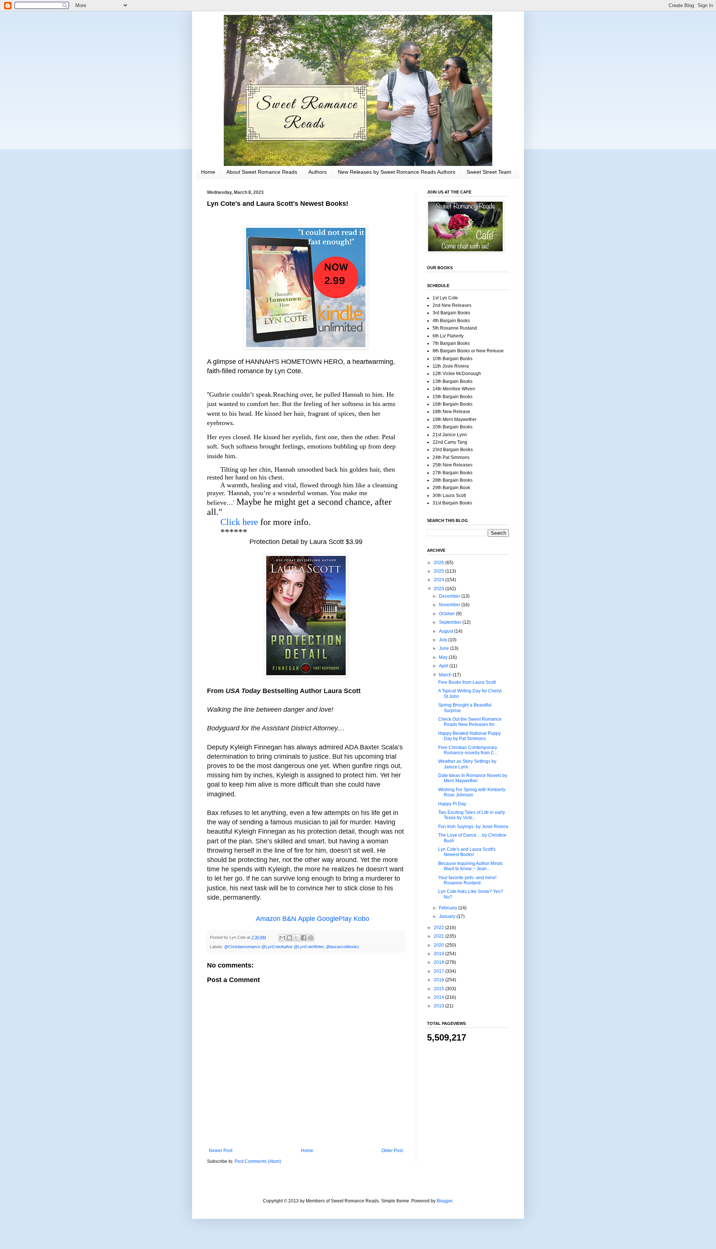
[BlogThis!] (289, 937)
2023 (439, 588)
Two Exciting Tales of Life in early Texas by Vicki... (471, 815)
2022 (439, 927)
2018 (439, 962)
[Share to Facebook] (303, 937)
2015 (439, 988)
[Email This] (282, 937)
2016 (439, 979)
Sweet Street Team (489, 172)
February (448, 907)
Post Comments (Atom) (258, 1161)
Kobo (361, 918)
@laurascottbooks (342, 946)
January (447, 916)
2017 (439, 971)
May (444, 657)
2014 (439, 997)
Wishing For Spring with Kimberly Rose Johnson (471, 792)
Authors (317, 172)
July (443, 639)
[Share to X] (296, 937)
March (446, 674)
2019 (439, 953)
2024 (439, 579)
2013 (439, 1006)
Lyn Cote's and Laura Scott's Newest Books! (467, 852)
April (444, 665)
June (444, 648)
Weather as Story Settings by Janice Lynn (467, 764)
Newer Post (220, 1150)
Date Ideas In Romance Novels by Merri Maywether (472, 778)
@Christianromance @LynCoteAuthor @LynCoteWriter (274, 946)
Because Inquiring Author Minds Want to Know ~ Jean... (470, 866)
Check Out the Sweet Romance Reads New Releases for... (470, 722)
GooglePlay (334, 918)
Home (208, 172)
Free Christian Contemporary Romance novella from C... (467, 750)
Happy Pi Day (452, 803)
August (446, 631)
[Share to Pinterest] (310, 937)
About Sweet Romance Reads (261, 172)
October (447, 613)
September (450, 622)
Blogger (444, 1201)
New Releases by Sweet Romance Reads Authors (396, 172)
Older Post (392, 1150)
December (450, 596)
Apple (306, 918)
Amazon (268, 918)
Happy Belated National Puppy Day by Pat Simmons (469, 736)
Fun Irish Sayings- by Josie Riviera (473, 826)
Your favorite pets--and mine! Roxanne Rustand (467, 880)
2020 (439, 945)
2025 (439, 571)
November (450, 604)
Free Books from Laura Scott (467, 682)
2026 (439, 562)
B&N (289, 918)
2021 (439, 936)
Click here (239, 522)
